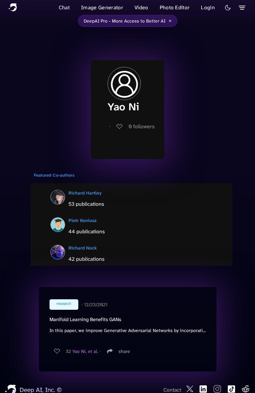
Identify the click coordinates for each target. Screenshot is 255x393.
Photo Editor (175, 7)
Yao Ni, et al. (85, 351)
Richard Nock (82, 248)
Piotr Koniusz (82, 220)
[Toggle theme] (227, 7)
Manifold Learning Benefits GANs (85, 319)
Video (141, 7)
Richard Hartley (85, 193)
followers (141, 126)
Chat (64, 7)
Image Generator (102, 7)
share (124, 351)
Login (208, 7)
